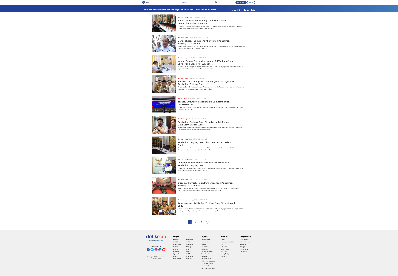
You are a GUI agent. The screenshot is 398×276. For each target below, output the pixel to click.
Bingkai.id (204, 256)
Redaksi (223, 239)
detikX (188, 249)
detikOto (175, 256)
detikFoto (189, 254)
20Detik (188, 251)
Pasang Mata (205, 242)
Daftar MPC (241, 2)
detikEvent (204, 247)
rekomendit (205, 266)
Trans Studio (205, 254)
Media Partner (225, 249)
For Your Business (207, 263)
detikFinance (177, 244)
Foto (253, 10)
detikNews (176, 239)
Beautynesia (243, 247)
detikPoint (204, 249)
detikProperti (177, 258)
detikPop (189, 258)
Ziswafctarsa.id (206, 258)
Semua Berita (235, 10)
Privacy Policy (225, 254)
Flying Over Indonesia (208, 261)
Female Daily (244, 249)
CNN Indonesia (244, 239)
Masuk (251, 2)
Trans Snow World (207, 251)
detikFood (189, 242)
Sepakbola (176, 254)
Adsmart (204, 244)
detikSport (176, 251)
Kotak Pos (224, 247)
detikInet (175, 247)
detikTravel (189, 239)
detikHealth (189, 244)
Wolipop (188, 247)
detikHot (175, 249)
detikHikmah (190, 256)
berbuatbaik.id (206, 239)
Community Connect (208, 268)
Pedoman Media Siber (227, 242)
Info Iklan (224, 251)
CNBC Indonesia (245, 242)
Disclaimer (224, 256)
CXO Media (243, 251)
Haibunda (243, 244)
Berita (246, 10)
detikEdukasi (177, 242)
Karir (222, 244)
